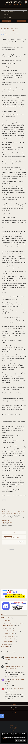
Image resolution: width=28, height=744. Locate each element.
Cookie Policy (4, 738)
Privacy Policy (14, 725)
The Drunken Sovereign (9, 639)
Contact (13, 730)
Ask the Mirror (6, 620)
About (14, 728)
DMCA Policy (14, 727)
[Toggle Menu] (23, 12)
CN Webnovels (5, 618)
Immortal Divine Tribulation (10, 631)
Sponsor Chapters (21, 21)
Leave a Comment (5, 33)
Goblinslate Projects (9, 11)
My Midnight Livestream (9, 636)
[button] (26, 4)
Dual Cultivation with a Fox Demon (12, 623)
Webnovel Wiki (7, 14)
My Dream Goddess (8, 633)
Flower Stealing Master (9, 625)
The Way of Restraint (8, 641)
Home (4, 9)
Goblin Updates (7, 17)
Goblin (7, 657)
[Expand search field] (2, 716)
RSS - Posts (14, 712)
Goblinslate (14, 2)
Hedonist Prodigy (15, 33)
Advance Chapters (6, 21)
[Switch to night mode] (25, 1)
